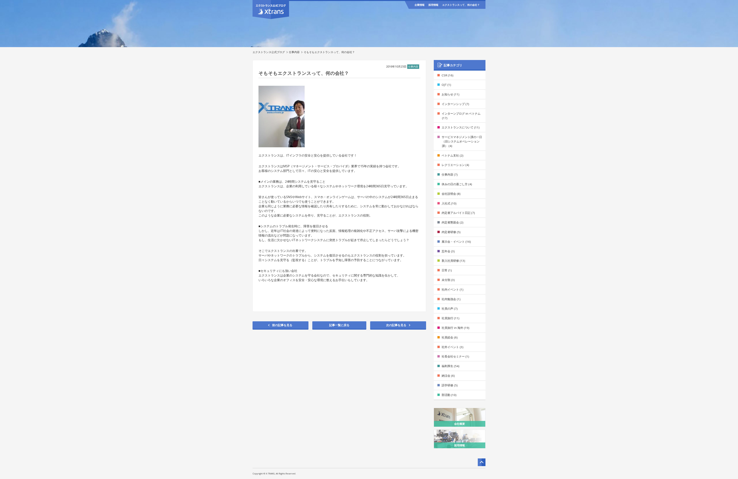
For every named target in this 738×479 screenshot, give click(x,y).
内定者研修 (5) (451, 232)
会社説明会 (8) (451, 194)
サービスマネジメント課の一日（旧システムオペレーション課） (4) (462, 141)
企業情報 (420, 5)
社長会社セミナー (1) (455, 356)
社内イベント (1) (452, 289)
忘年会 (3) (448, 251)
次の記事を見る (396, 325)
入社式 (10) (449, 203)
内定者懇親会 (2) (452, 222)
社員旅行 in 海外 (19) (455, 328)
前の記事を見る (282, 325)
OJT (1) (446, 85)
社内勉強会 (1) (451, 299)
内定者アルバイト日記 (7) (458, 213)
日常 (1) (447, 270)
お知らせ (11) (450, 94)
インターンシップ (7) (455, 104)
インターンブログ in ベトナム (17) (461, 116)
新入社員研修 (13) (453, 260)
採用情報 (433, 5)
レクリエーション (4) (455, 165)
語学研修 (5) (450, 385)
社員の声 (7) (450, 308)
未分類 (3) (448, 280)
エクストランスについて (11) (461, 127)
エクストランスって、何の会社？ (461, 5)
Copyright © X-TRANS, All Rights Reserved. (274, 473)
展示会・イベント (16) (456, 241)
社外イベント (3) (452, 347)
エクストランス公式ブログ (269, 52)
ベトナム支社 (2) (452, 155)
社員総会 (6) (450, 337)
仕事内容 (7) (450, 174)
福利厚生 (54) (450, 366)
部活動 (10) (449, 395)
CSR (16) (447, 75)
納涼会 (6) (448, 375)
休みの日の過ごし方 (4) (457, 184)
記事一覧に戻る (339, 325)
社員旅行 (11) (450, 318)
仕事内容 (294, 52)
